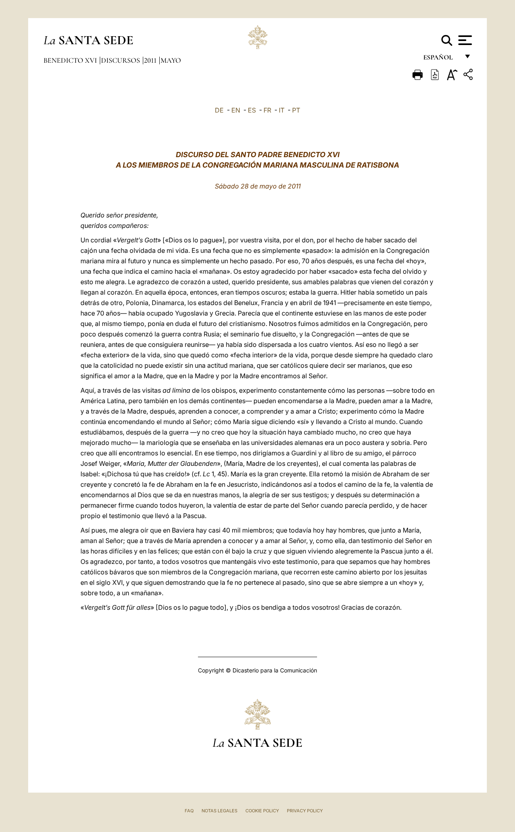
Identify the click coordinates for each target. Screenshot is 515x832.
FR (267, 110)
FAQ (189, 811)
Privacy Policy (305, 811)
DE (219, 110)
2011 (151, 60)
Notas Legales (219, 811)
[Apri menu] (464, 40)
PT (296, 110)
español (441, 59)
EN (235, 110)
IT (281, 110)
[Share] (469, 76)
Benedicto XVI (71, 60)
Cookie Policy (262, 811)
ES (252, 110)
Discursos (121, 60)
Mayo (171, 60)
